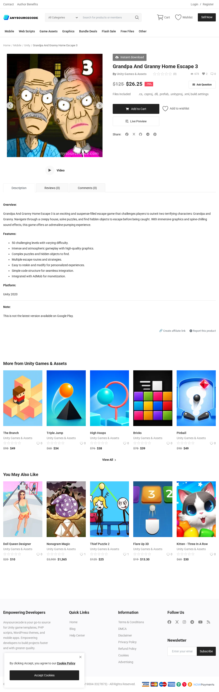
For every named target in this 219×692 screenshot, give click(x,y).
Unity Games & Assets (131, 74)
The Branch (11, 433)
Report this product (204, 330)
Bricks (137, 433)
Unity (27, 45)
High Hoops (98, 433)
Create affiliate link (172, 330)
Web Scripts (27, 31)
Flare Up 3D (141, 544)
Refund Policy (127, 648)
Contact (8, 4)
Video (61, 170)
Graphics (68, 31)
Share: (117, 134)
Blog (72, 628)
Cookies (123, 655)
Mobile (9, 31)
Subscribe (206, 651)
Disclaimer (125, 635)
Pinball (181, 433)
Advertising (125, 662)
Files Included (122, 94)
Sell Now (207, 17)
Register (208, 4)
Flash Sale (109, 31)
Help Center (77, 635)
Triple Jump (55, 433)
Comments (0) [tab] (87, 188)
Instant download (132, 57)
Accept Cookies (44, 675)
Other (142, 31)
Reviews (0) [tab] (52, 188)
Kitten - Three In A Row (192, 544)
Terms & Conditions (131, 622)
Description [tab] (19, 188)
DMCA (122, 628)
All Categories (56, 17)
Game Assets (49, 31)
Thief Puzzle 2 (100, 544)
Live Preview (138, 121)
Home (6, 45)
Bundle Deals (88, 31)
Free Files (127, 31)
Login (194, 4)
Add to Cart (138, 109)
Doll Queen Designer (17, 544)
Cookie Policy (66, 663)
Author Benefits (27, 4)
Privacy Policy (127, 642)
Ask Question (204, 84)
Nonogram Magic (58, 544)
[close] (80, 657)
